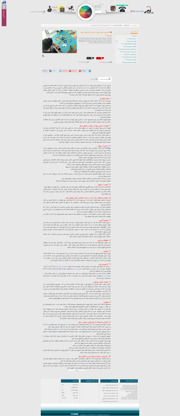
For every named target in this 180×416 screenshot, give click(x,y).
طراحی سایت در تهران (131, 391)
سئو (87, 128)
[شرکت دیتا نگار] (149, 9)
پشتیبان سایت (127, 385)
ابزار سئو (59, 329)
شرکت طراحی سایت (132, 396)
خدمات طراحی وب (132, 394)
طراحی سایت (78, 269)
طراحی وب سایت (62, 266)
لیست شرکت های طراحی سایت (130, 389)
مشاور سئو (84, 88)
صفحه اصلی (126, 25)
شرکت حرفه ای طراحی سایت (129, 387)
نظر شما (77, 370)
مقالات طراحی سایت (117, 25)
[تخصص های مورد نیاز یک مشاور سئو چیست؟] (59, 41)
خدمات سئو (124, 399)
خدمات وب (124, 397)
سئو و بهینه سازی (132, 397)
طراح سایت (134, 393)
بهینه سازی (134, 385)
